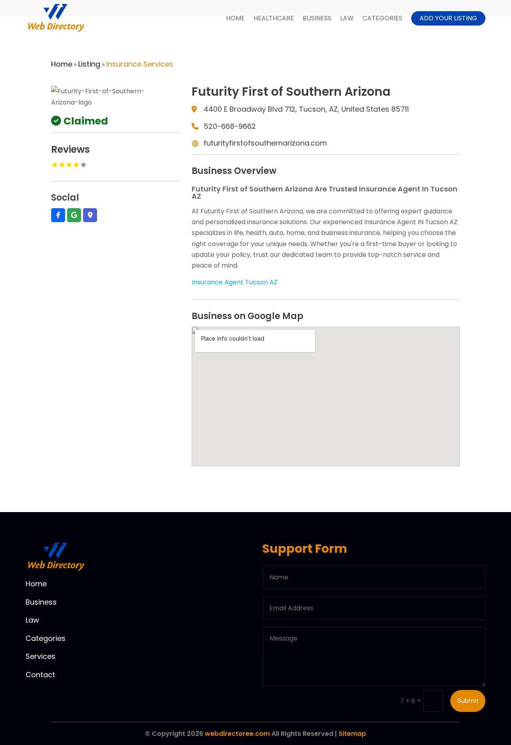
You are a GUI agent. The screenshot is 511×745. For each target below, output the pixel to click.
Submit (468, 700)
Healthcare (274, 18)
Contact (40, 675)
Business (317, 18)
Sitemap (352, 733)
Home (235, 18)
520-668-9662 (230, 126)
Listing (89, 64)
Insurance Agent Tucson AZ (234, 282)
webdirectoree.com (237, 733)
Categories (382, 18)
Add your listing (448, 18)
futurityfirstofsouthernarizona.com (265, 143)
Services (40, 656)
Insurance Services (139, 64)
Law (347, 18)
